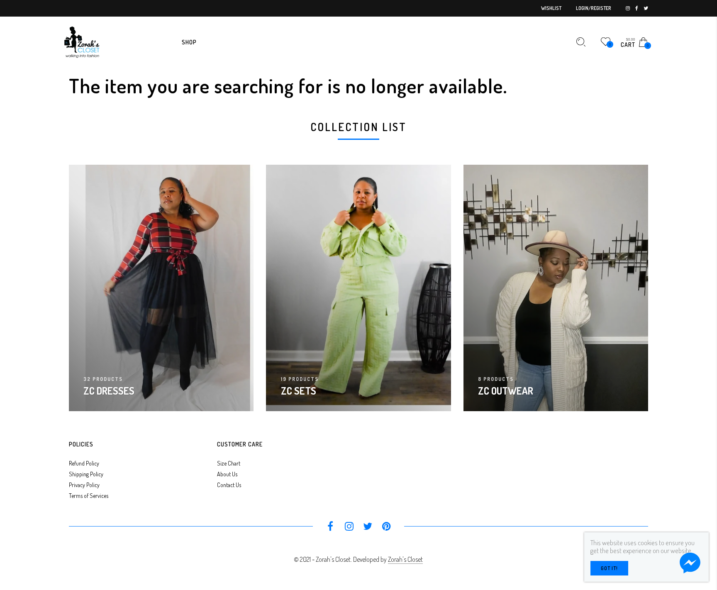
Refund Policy (84, 463)
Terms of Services (88, 495)
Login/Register (593, 8)
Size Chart (228, 463)
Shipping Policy (86, 474)
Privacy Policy (84, 484)
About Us (227, 474)
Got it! (609, 568)
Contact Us (229, 484)
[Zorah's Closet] (81, 41)
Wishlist (551, 8)
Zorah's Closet (405, 559)
